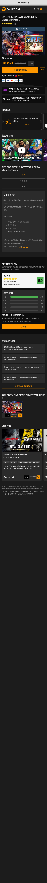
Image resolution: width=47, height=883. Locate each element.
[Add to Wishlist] (42, 70)
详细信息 (23, 181)
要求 (23, 186)
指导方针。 (16, 269)
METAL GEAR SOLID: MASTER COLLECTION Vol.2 (15, 456)
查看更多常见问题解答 (23, 386)
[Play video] (21, 150)
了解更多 (26, 100)
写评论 (23, 326)
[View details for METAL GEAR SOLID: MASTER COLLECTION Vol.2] (22, 440)
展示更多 (22, 248)
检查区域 (21, 76)
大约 (23, 175)
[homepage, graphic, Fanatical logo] (11, 9)
